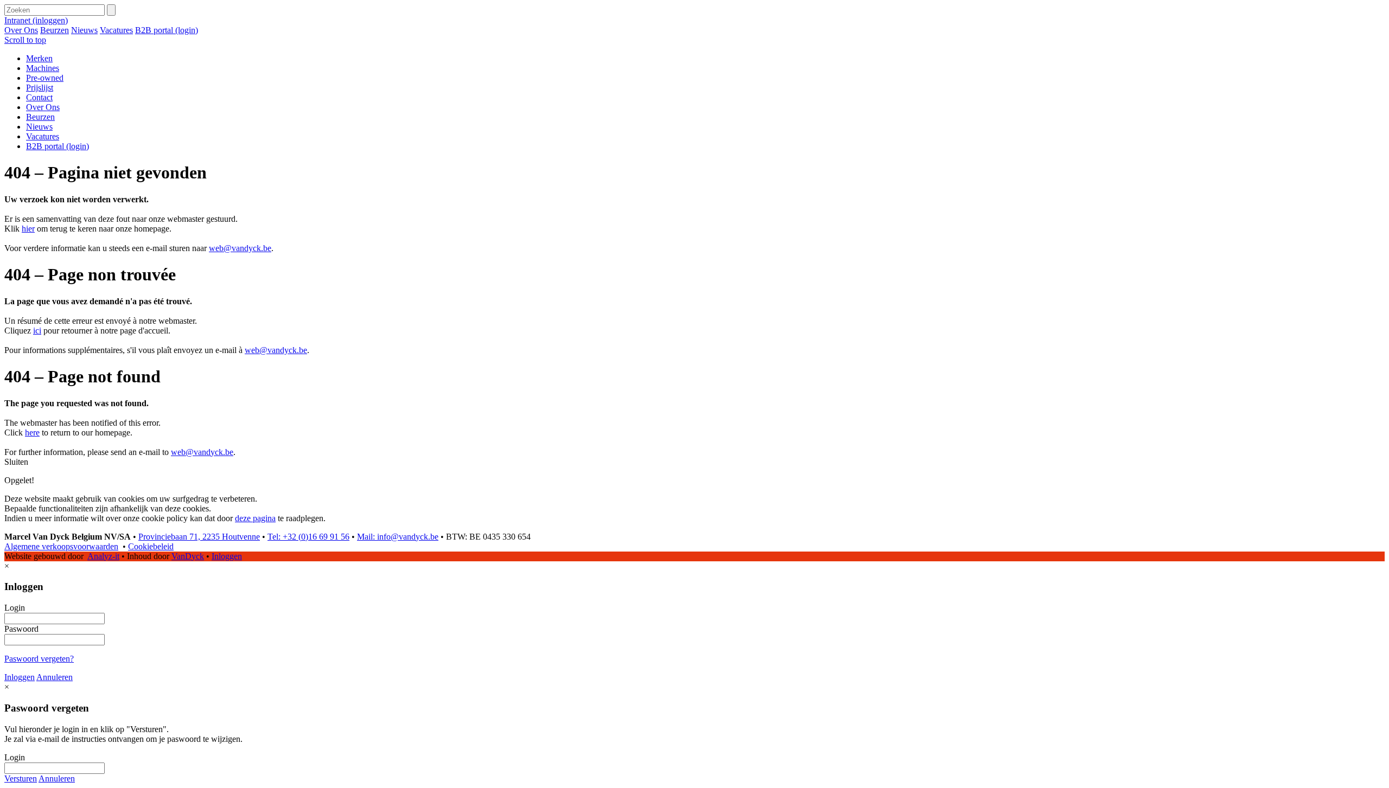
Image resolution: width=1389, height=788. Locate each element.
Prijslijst (39, 87)
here (32, 432)
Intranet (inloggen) (36, 20)
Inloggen (227, 556)
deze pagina (255, 518)
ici (37, 330)
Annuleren (54, 677)
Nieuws (84, 30)
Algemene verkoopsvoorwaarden (61, 546)
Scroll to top (25, 39)
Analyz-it (103, 556)
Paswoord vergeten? (39, 658)
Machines (42, 68)
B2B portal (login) (166, 30)
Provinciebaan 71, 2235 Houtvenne (199, 536)
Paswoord (21, 628)
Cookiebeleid (151, 546)
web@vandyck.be (240, 248)
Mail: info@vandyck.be (397, 536)
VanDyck (187, 556)
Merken (39, 58)
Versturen (20, 778)
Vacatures (116, 30)
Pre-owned (44, 77)
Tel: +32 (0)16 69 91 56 (308, 536)
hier (28, 228)
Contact (39, 97)
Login (14, 607)
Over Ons (21, 30)
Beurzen (54, 30)
